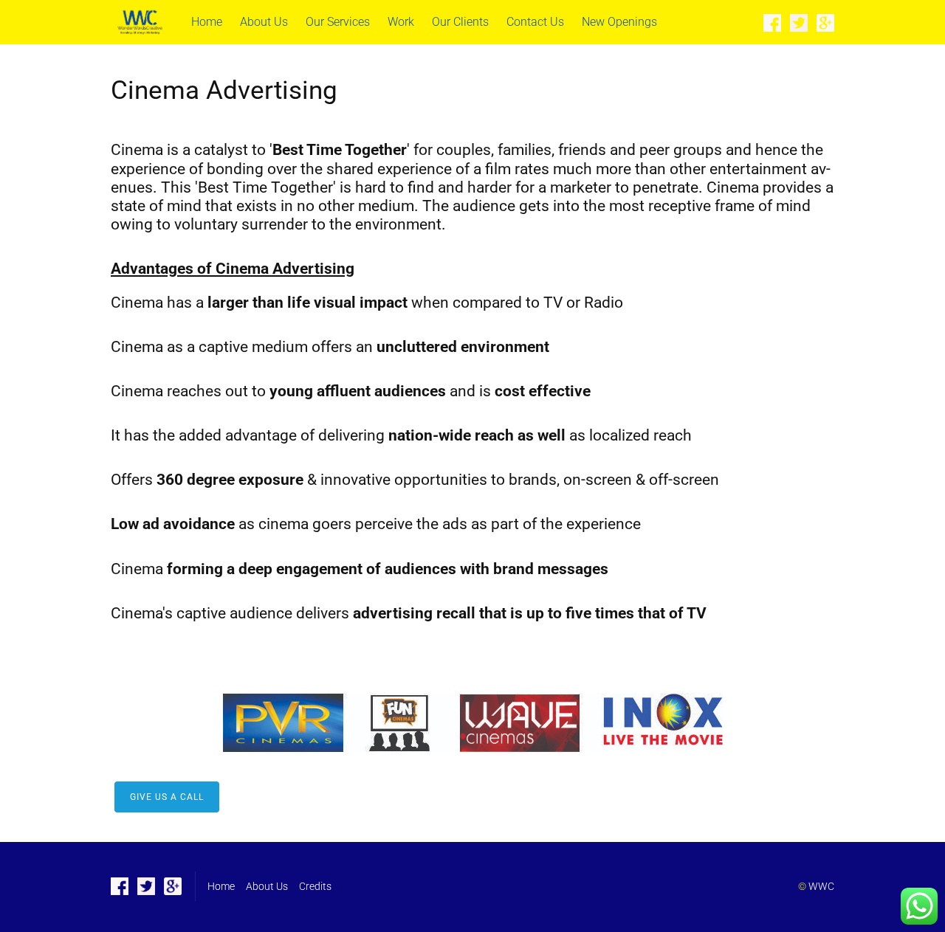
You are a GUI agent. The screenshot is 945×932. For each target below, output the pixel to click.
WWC (821, 886)
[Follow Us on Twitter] (799, 22)
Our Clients (460, 22)
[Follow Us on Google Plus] (825, 22)
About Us (264, 22)
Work (401, 22)
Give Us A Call (167, 797)
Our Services (338, 22)
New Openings (619, 22)
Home (206, 22)
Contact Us (535, 22)
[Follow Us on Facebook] (772, 22)
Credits (315, 886)
